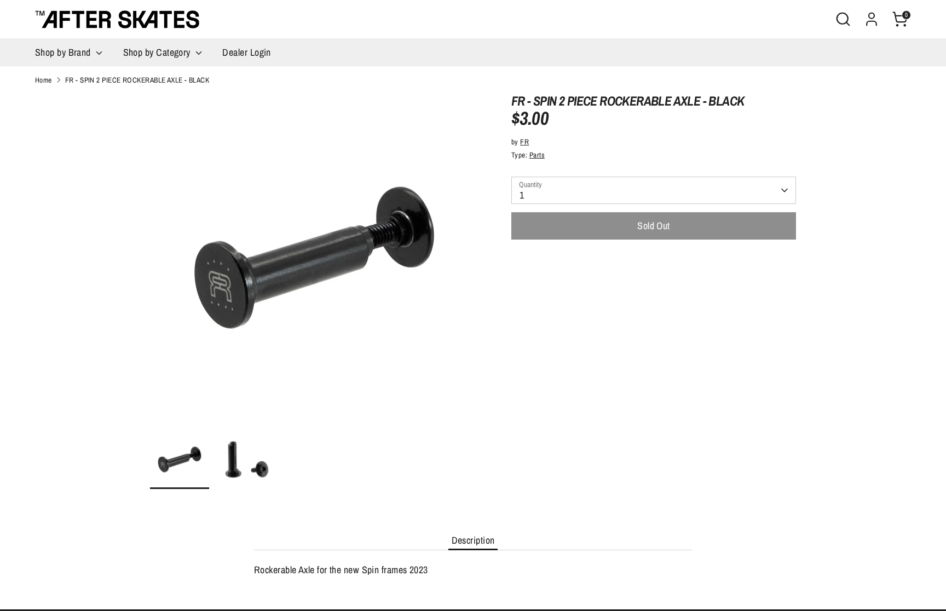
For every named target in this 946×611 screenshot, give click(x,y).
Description (473, 540)
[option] (314, 262)
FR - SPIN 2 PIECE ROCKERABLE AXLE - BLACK (137, 80)
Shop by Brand (64, 52)
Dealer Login (246, 52)
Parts (537, 155)
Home (43, 80)
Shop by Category (158, 52)
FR (524, 142)
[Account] (871, 19)
